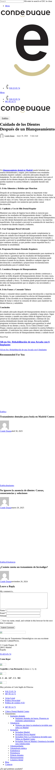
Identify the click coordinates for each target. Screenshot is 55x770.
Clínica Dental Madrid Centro (17, 711)
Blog (7, 762)
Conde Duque (9, 136)
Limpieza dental (16, 760)
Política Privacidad (12, 700)
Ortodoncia (10, 562)
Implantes (10, 485)
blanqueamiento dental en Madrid (18, 170)
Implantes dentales (17, 716)
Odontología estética (18, 748)
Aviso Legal (10, 698)
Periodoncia (15, 753)
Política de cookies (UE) (15, 703)
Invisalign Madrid (22, 732)
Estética (5, 118)
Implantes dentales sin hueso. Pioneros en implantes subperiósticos (32, 719)
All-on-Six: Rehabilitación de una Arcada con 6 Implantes (23, 350)
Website (3, 616)
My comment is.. (7, 591)
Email (3, 613)
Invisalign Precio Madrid (25, 734)
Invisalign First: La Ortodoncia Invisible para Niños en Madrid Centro (33, 738)
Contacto (8, 764)
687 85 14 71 (10, 694)
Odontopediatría (16, 746)
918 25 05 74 (10, 691)
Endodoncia (15, 751)
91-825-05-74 (5, 654)
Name (3, 610)
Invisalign (14, 730)
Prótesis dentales (17, 755)
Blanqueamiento (16, 757)
